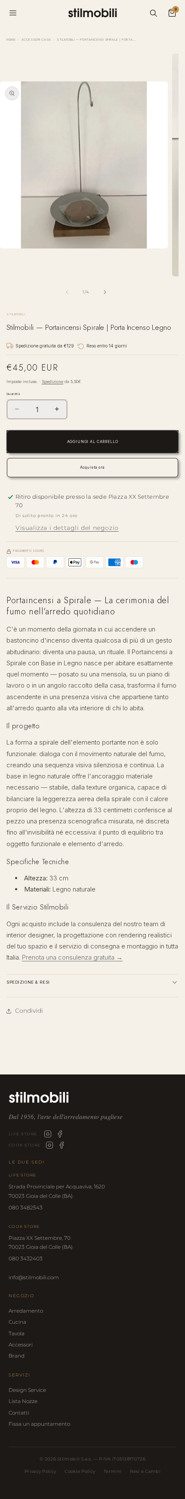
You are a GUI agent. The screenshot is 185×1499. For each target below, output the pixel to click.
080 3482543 (26, 1207)
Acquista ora (92, 467)
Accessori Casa (36, 40)
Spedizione (52, 381)
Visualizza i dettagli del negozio (67, 528)
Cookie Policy (80, 1471)
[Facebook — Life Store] (60, 1134)
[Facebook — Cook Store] (61, 1145)
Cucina (17, 1322)
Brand (17, 1355)
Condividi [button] (29, 1010)
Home (10, 40)
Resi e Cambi (145, 1471)
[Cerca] (153, 13)
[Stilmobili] (92, 1097)
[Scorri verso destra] (105, 292)
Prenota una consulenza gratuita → (72, 957)
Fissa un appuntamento (39, 1424)
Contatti (19, 1412)
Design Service (27, 1390)
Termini (112, 1471)
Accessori (21, 1344)
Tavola (17, 1333)
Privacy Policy (40, 1471)
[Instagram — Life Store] (48, 1134)
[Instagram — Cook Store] (49, 1145)
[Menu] (13, 13)
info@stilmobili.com (34, 1277)
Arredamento (26, 1311)
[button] (92, 982)
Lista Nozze (23, 1401)
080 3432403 (26, 1258)
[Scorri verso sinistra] (67, 292)
